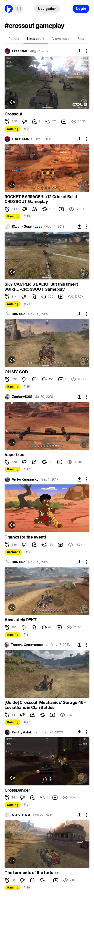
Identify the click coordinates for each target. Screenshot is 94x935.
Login (81, 8)
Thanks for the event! (25, 537)
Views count (60, 39)
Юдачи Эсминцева (27, 226)
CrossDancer (17, 790)
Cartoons (13, 552)
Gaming (12, 129)
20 (27, 469)
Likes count (35, 39)
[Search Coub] (19, 9)
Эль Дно (18, 314)
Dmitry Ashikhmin (25, 732)
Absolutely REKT (21, 619)
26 (27, 304)
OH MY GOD (16, 371)
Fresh (82, 39)
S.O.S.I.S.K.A (21, 815)
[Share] (79, 51)
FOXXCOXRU (21, 139)
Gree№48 (19, 51)
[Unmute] (12, 102)
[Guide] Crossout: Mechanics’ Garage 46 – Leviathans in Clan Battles (45, 705)
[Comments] (34, 121)
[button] (7, 121)
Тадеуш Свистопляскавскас (29, 644)
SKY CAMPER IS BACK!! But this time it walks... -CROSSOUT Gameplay (41, 287)
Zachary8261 (22, 396)
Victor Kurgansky (25, 479)
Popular (14, 39)
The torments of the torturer (32, 872)
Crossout (13, 114)
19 (27, 216)
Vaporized (14, 454)
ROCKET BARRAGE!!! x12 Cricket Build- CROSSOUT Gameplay (42, 199)
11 (26, 635)
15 (26, 386)
